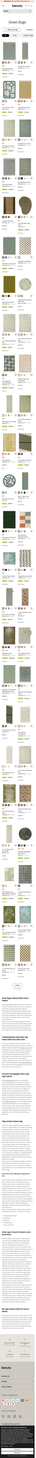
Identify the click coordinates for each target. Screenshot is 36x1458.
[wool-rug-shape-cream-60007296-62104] (25, 217)
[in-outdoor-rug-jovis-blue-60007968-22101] (22, 415)
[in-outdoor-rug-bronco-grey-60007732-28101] (25, 766)
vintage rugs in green (10, 1101)
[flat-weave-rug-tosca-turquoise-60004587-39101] (9, 805)
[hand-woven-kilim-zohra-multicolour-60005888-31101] (25, 805)
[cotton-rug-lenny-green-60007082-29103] (3, 726)
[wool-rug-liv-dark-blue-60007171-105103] (25, 493)
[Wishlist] (26, 6)
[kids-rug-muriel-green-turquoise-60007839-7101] (3, 375)
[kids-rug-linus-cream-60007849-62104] (6, 493)
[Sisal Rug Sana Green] (9, 284)
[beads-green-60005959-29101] (19, 178)
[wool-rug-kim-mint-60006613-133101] (3, 178)
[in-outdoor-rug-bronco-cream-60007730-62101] (25, 335)
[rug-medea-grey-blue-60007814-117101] (6, 647)
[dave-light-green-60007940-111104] (19, 296)
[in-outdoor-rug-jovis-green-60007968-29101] (19, 415)
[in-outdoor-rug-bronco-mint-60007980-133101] (3, 335)
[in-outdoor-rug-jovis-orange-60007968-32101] (25, 415)
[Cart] (32, 6)
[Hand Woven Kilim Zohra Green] (25, 597)
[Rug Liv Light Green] (25, 481)
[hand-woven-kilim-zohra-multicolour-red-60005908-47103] (22, 608)
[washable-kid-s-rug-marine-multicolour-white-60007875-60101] (6, 886)
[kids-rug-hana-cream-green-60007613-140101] (19, 726)
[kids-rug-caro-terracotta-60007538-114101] (22, 965)
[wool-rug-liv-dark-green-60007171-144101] (3, 531)
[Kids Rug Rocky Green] (9, 755)
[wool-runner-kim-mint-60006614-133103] (19, 62)
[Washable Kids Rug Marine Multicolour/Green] (9, 874)
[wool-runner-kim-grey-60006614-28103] (25, 62)
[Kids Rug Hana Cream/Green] (25, 714)
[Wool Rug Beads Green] (25, 167)
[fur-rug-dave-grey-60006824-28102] (9, 570)
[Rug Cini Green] (9, 442)
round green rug (10, 1080)
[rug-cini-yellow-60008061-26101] (6, 454)
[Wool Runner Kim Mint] (25, 51)
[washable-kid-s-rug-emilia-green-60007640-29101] (19, 375)
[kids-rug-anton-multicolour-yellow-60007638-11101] (22, 531)
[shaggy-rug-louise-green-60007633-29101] (19, 570)
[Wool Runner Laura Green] (9, 404)
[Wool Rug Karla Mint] (9, 51)
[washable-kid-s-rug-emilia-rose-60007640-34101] (25, 375)
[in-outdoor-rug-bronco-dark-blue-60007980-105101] (6, 335)
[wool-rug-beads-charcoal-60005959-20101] (22, 178)
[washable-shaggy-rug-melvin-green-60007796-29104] (19, 845)
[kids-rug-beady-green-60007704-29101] (19, 647)
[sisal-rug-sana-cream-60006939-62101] (6, 296)
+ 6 (11, 805)
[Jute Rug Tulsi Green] (9, 205)
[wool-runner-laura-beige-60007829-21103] (6, 415)
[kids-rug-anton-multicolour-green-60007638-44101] (19, 531)
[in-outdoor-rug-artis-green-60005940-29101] (19, 886)
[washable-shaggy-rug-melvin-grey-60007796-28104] (25, 845)
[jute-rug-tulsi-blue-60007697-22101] (9, 217)
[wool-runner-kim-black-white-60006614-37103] (22, 62)
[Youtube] (9, 1416)
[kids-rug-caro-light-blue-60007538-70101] (25, 965)
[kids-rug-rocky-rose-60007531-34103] (9, 766)
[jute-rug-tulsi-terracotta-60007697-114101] (6, 217)
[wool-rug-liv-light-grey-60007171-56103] (22, 493)
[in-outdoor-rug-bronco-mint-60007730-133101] (19, 335)
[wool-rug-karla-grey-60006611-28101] (9, 62)
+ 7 (11, 647)
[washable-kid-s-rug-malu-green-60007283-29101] (19, 686)
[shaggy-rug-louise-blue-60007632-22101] (25, 570)
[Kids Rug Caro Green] (25, 953)
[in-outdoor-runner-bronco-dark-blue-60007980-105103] (6, 845)
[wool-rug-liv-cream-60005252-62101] (9, 257)
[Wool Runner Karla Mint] (9, 597)
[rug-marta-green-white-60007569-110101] (19, 257)
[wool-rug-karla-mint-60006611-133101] (3, 62)
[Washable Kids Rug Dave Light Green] (25, 284)
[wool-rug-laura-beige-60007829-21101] (6, 140)
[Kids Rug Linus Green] (9, 89)
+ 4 (11, 62)
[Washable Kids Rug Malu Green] (25, 674)
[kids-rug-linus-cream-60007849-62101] (6, 101)
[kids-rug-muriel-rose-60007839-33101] (6, 375)
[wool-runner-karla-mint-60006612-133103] (3, 608)
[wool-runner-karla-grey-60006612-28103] (9, 608)
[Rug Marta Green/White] (25, 246)
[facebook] (20, 1416)
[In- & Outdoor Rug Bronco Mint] (9, 323)
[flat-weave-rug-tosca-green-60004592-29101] (3, 805)
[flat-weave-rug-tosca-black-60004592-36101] (6, 805)
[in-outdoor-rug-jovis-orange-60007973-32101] (9, 965)
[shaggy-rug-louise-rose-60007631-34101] (22, 570)
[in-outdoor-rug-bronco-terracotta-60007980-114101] (9, 335)
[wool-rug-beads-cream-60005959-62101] (25, 178)
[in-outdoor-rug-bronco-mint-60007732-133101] (19, 766)
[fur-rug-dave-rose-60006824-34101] (9, 926)
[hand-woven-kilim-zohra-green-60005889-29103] (19, 608)
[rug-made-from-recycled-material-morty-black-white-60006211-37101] (6, 686)
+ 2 (11, 140)
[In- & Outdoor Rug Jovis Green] (25, 404)
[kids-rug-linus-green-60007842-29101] (3, 101)
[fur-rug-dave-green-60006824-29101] (3, 926)
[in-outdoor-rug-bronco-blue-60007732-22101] (22, 766)
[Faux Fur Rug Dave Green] (9, 914)
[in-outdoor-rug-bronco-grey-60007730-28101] (22, 335)
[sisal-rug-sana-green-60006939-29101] (3, 296)
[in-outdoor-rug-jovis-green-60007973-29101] (3, 965)
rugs (30, 1317)
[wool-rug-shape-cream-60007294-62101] (22, 217)
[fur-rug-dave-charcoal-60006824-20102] (6, 570)
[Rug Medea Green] (9, 635)
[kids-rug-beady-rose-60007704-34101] (25, 647)
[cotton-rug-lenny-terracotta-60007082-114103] (6, 726)
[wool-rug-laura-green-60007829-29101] (3, 140)
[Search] (30, 11)
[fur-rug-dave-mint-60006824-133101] (19, 926)
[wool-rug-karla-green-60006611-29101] (19, 101)
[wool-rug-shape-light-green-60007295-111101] (19, 217)
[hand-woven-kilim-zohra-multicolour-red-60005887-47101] (22, 805)
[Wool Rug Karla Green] (25, 89)
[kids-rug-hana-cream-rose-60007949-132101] (25, 726)
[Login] (29, 6)
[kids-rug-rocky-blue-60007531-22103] (6, 766)
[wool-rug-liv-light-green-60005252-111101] (3, 257)
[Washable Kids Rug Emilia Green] (25, 363)
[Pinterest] (3, 1416)
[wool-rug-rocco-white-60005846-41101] (25, 140)
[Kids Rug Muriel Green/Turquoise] (9, 363)
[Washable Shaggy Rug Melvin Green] (25, 834)
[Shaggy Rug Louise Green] (25, 558)
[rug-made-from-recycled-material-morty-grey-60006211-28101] (9, 686)
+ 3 (27, 178)
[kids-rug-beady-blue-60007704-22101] (22, 647)
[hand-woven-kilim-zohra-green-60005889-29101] (19, 805)
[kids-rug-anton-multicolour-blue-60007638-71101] (25, 531)
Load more (17, 985)
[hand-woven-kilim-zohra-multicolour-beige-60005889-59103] (25, 608)
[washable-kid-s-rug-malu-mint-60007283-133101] (22, 686)
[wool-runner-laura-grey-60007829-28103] (9, 415)
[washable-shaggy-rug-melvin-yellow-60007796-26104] (22, 845)
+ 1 (27, 62)
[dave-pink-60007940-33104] (22, 296)
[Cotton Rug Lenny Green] (25, 442)
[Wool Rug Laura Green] (9, 128)
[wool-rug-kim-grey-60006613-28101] (9, 178)
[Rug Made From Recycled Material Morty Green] (9, 674)
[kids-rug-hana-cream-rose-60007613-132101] (22, 726)
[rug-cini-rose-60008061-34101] (9, 454)
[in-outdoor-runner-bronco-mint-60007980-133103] (3, 845)
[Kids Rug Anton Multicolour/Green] (25, 519)
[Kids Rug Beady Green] (25, 635)
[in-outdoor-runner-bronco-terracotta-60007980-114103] (9, 845)
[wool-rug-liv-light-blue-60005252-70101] (6, 257)
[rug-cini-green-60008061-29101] (3, 454)
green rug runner (25, 1048)
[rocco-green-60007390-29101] (19, 140)
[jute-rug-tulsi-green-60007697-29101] (3, 217)
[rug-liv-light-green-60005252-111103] (19, 493)
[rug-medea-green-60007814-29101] (3, 647)
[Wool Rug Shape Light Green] (25, 205)
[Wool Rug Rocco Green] (25, 128)
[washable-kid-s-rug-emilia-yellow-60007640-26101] (22, 375)
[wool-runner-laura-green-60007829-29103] (3, 415)
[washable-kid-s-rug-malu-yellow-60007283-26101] (25, 686)
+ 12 (27, 845)
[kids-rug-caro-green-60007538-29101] (19, 965)
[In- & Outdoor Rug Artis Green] (25, 874)
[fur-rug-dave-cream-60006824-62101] (6, 926)
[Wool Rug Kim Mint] (9, 167)
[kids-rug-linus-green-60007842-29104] (3, 493)
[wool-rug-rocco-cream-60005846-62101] (22, 140)
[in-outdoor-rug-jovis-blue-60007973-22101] (6, 965)
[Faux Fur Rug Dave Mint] (9, 558)
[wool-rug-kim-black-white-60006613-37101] (6, 178)
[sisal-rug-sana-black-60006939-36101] (9, 296)
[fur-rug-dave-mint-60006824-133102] (3, 570)
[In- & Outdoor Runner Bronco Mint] (9, 834)
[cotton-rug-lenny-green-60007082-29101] (19, 454)
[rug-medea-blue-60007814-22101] (9, 647)
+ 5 (27, 140)
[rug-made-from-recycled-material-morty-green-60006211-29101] (3, 686)
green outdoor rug (27, 1062)
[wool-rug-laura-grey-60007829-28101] (9, 140)
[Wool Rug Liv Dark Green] (9, 519)
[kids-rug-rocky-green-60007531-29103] (3, 766)
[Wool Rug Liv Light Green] (9, 246)
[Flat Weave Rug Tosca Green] (9, 793)
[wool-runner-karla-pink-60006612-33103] (6, 608)
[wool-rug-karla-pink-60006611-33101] (6, 62)
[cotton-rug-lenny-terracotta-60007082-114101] (22, 454)
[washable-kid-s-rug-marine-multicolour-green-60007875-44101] (3, 886)
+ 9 (11, 257)
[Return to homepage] (17, 5)
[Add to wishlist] (15, 62)
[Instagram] (14, 1416)
